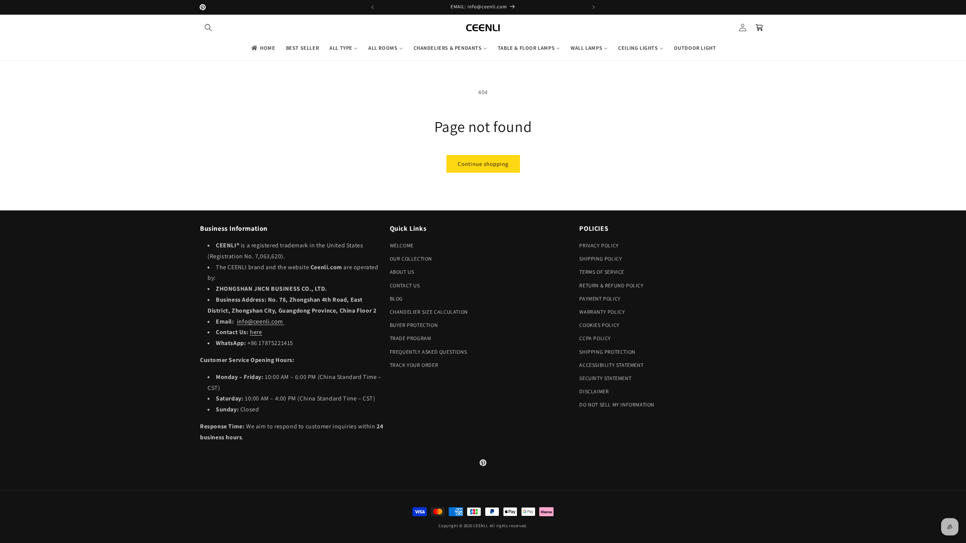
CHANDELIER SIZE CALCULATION (429, 311)
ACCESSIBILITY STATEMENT (611, 365)
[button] (208, 27)
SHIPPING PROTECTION (607, 351)
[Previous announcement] (372, 7)
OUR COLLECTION (411, 258)
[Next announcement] (593, 7)
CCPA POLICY (595, 338)
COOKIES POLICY (599, 325)
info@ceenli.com (261, 321)
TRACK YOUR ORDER (414, 365)
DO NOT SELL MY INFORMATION (616, 404)
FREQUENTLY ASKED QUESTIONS (428, 351)
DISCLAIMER (594, 391)
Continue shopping (483, 163)
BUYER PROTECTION (414, 325)
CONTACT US (405, 285)
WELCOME (402, 245)
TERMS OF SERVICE (601, 271)
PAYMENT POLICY (599, 298)
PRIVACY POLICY (598, 245)
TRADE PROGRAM (410, 338)
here (256, 332)
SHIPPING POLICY (600, 258)
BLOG (396, 298)
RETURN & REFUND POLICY (611, 285)
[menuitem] (263, 48)
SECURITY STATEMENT (605, 378)
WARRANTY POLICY (602, 311)
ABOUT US (402, 271)
